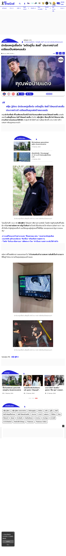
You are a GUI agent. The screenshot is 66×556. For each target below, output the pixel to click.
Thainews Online (41, 422)
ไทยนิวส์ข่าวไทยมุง (19, 422)
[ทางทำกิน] (43, 3)
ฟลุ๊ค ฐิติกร (6, 411)
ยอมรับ (8, 541)
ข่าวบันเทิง (20, 418)
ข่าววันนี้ (52, 418)
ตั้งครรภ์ (5, 418)
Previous (61, 372)
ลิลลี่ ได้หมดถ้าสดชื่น (23, 414)
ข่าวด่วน (37, 418)
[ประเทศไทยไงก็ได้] (54, 3)
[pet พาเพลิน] (39, 3)
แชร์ (54, 53)
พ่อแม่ (12, 418)
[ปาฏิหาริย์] (46, 3)
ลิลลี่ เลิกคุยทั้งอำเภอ (9, 414)
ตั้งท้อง (53, 414)
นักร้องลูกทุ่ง (32, 411)
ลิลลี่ (56, 411)
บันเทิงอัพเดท (29, 418)
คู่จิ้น (51, 411)
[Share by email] (63, 53)
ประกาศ (34, 414)
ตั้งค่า (8, 544)
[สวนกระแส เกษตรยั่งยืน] (50, 3)
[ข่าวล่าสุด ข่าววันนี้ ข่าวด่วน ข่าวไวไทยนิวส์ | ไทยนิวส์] (9, 3)
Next (64, 372)
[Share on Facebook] (57, 53)
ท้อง (59, 414)
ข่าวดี (40, 414)
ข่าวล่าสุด (45, 418)
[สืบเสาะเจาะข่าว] (28, 3)
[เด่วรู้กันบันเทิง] (36, 3)
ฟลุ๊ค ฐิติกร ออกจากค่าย (19, 411)
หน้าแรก (26, 40)
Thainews (30, 422)
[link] (33, 146)
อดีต (46, 411)
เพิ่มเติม (4, 538)
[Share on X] (60, 53)
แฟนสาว (46, 414)
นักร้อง (40, 411)
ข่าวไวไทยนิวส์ (7, 422)
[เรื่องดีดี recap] (32, 3)
